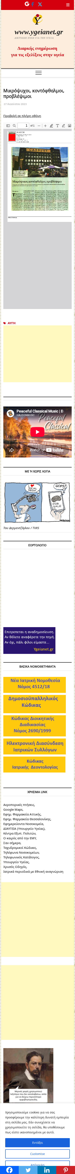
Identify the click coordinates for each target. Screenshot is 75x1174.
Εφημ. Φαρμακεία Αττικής (22, 814)
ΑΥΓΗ (11, 323)
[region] (37, 1138)
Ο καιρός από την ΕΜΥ (19, 838)
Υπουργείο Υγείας (16, 862)
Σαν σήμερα (11, 843)
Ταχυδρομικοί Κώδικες (19, 848)
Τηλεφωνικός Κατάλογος (21, 857)
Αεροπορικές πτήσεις (18, 805)
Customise (37, 1154)
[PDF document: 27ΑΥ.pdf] (37, 215)
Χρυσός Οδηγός (14, 867)
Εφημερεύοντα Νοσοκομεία (23, 824)
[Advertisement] (37, 353)
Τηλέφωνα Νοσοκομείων (21, 852)
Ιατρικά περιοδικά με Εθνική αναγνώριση (33, 871)
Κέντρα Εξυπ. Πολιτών (19, 833)
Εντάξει (37, 1143)
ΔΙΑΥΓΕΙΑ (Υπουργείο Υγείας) (24, 828)
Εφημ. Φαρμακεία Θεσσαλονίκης (26, 819)
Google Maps (12, 809)
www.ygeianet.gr (39, 32)
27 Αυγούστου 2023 (15, 104)
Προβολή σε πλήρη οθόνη (22, 116)
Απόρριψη (38, 1165)
